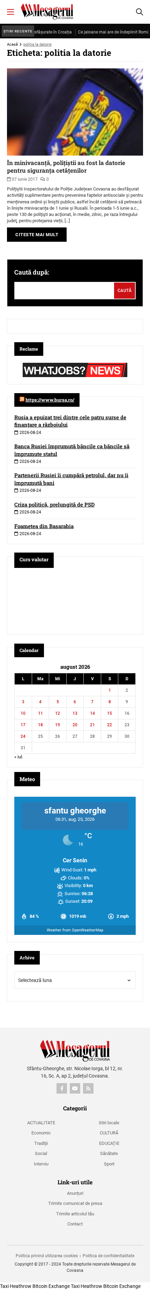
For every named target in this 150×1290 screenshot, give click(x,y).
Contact (75, 1224)
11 (40, 713)
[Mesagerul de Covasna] (47, 11)
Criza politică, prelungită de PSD (54, 504)
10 (23, 713)
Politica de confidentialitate (108, 1255)
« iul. (18, 756)
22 (109, 725)
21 (92, 725)
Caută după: (31, 272)
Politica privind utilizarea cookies (47, 1255)
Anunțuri (75, 1193)
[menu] (10, 12)
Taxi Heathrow (15, 1286)
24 (23, 736)
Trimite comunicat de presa (75, 1203)
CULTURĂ (109, 1132)
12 (57, 713)
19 (57, 725)
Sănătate (109, 1153)
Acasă (12, 44)
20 (75, 725)
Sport (109, 1164)
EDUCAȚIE (109, 1143)
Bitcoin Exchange (51, 1286)
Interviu (41, 1164)
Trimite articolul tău (75, 1213)
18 (40, 725)
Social (41, 1153)
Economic (41, 1132)
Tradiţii (41, 1143)
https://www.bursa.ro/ (49, 400)
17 (23, 725)
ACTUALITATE (41, 1122)
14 (92, 713)
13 (75, 713)
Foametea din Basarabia (44, 526)
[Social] (62, 1088)
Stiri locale (109, 1122)
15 (109, 713)
